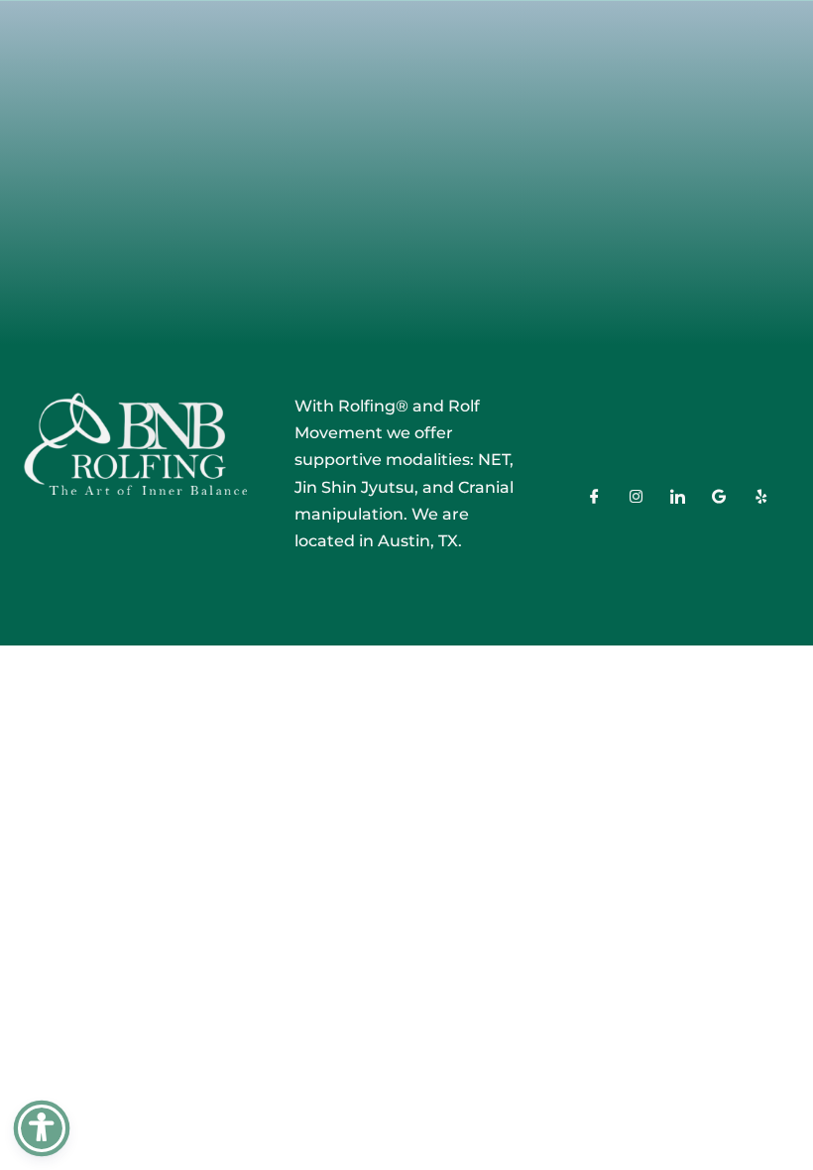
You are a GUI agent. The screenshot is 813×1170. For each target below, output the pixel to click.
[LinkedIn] (677, 500)
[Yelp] (760, 500)
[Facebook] (594, 500)
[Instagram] (635, 500)
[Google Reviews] (719, 500)
